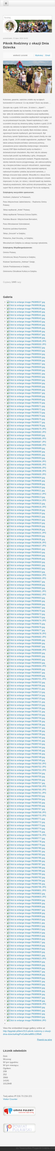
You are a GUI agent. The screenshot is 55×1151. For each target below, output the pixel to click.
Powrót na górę (44, 1039)
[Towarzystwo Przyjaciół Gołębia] (27, 13)
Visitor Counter (10, 1099)
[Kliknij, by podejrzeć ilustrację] (27, 76)
